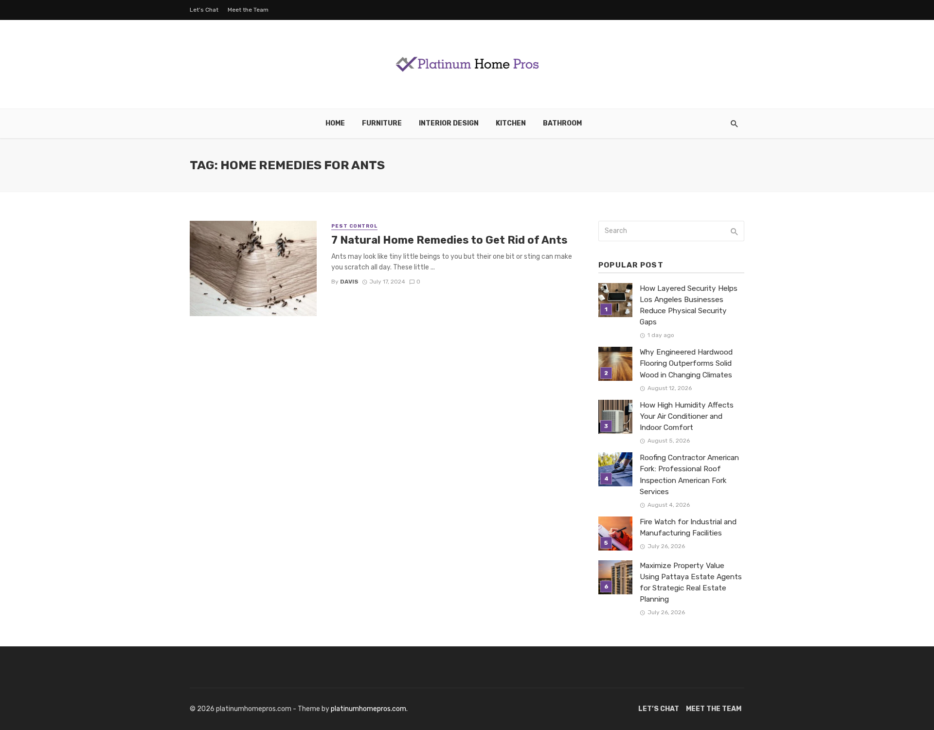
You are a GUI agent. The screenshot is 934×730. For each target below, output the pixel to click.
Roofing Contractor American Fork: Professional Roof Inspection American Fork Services (689, 474)
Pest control (354, 226)
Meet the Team (248, 9)
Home (335, 123)
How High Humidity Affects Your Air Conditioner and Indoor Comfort (687, 416)
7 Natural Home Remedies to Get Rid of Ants (449, 240)
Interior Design (449, 123)
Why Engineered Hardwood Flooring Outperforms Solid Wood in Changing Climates (686, 363)
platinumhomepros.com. (369, 709)
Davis (349, 281)
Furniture (382, 123)
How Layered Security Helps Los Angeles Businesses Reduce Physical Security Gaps (688, 305)
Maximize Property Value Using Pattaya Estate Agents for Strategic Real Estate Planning (691, 582)
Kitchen (511, 123)
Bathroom (562, 123)
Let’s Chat (204, 9)
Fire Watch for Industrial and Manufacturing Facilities (688, 527)
